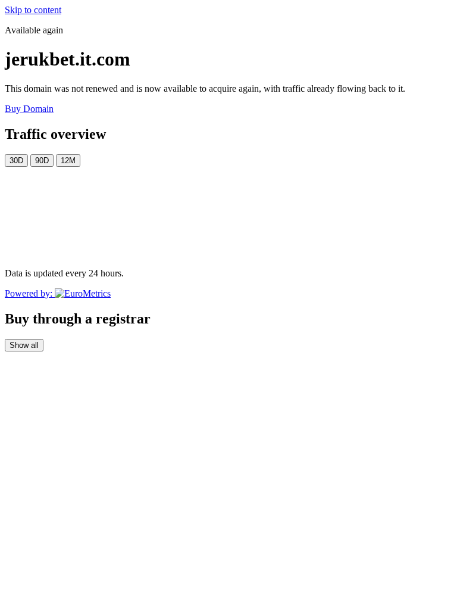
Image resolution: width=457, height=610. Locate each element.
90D (42, 160)
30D (16, 160)
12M (68, 160)
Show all (24, 345)
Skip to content (33, 10)
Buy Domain (29, 109)
